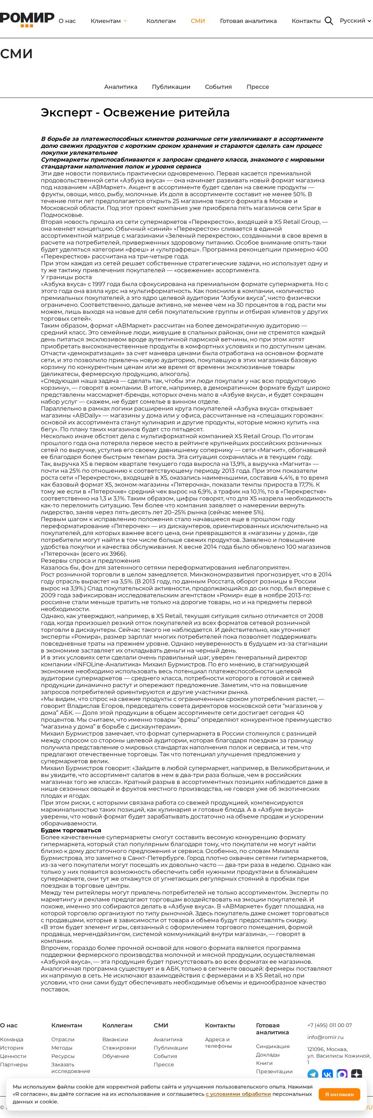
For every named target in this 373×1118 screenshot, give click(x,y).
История (11, 1047)
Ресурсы (63, 1056)
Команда (11, 1039)
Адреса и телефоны (218, 1042)
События (165, 1056)
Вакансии (115, 1039)
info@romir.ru (325, 1037)
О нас (67, 20)
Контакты (306, 20)
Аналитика (168, 1039)
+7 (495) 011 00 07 (329, 1025)
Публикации (171, 1047)
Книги (264, 1063)
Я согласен (339, 1094)
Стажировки (119, 1047)
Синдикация (273, 1046)
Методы (61, 1047)
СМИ (198, 20)
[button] (329, 21)
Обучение (115, 1056)
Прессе (164, 1064)
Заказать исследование (70, 1067)
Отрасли (63, 1039)
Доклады (268, 1054)
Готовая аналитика (248, 20)
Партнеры (14, 1064)
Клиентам (106, 20)
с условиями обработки (238, 1094)
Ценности (13, 1056)
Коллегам (161, 20)
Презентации (274, 1071)
